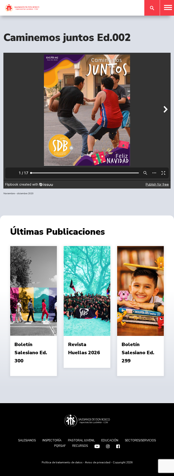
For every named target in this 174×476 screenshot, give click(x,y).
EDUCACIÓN (109, 440)
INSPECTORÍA (51, 440)
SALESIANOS (27, 440)
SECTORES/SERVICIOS (140, 440)
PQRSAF (60, 446)
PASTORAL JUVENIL (81, 440)
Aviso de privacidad (97, 462)
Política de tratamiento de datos (62, 462)
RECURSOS (80, 446)
